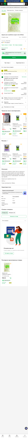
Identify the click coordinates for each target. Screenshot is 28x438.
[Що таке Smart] (3, 14)
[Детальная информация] (7, 140)
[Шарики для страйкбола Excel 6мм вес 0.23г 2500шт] (17, 118)
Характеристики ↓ (20, 62)
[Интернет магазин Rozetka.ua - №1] (5, 4)
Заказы (9, 436)
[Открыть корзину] (26, 4)
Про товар (4, 10)
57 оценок (7, 42)
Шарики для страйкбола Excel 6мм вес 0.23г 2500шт (17, 124)
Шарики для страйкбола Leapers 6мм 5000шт (6, 274)
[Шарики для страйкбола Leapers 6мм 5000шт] (7, 267)
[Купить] (10, 129)
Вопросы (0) (12, 212)
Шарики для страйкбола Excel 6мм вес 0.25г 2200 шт (6, 154)
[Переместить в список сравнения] (21, 49)
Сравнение (17, 436)
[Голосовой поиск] (23, 4)
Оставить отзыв (9, 253)
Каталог (2, 436)
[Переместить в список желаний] (24, 49)
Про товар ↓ (7, 62)
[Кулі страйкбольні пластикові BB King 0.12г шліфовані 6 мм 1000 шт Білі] (7, 118)
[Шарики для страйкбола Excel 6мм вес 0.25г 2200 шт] (7, 148)
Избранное (25, 436)
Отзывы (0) (4, 212)
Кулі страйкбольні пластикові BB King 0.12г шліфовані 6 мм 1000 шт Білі (6, 124)
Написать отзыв (14, 216)
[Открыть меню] (2, 4)
